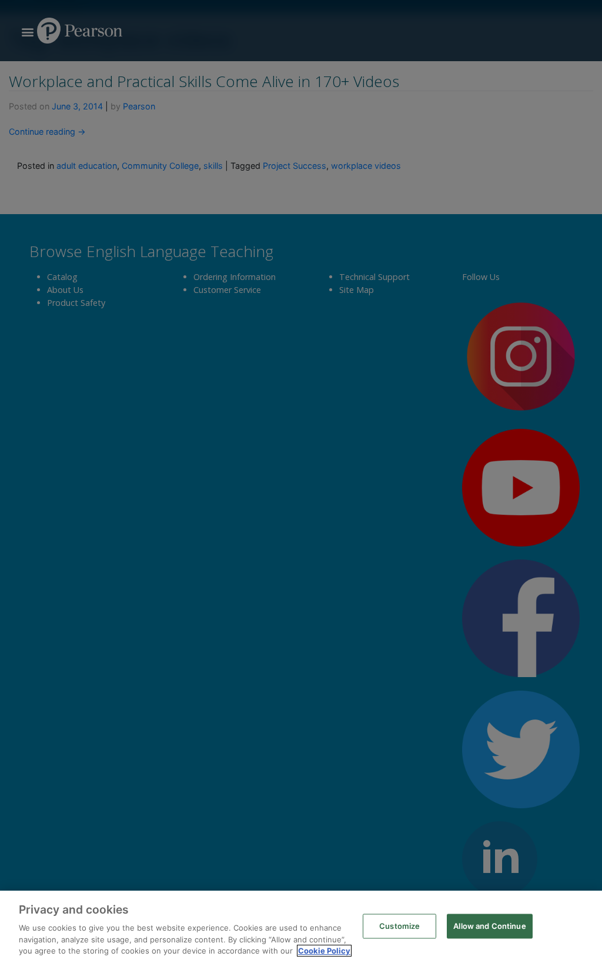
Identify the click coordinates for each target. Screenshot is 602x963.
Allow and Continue (489, 926)
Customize (399, 926)
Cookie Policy (324, 950)
